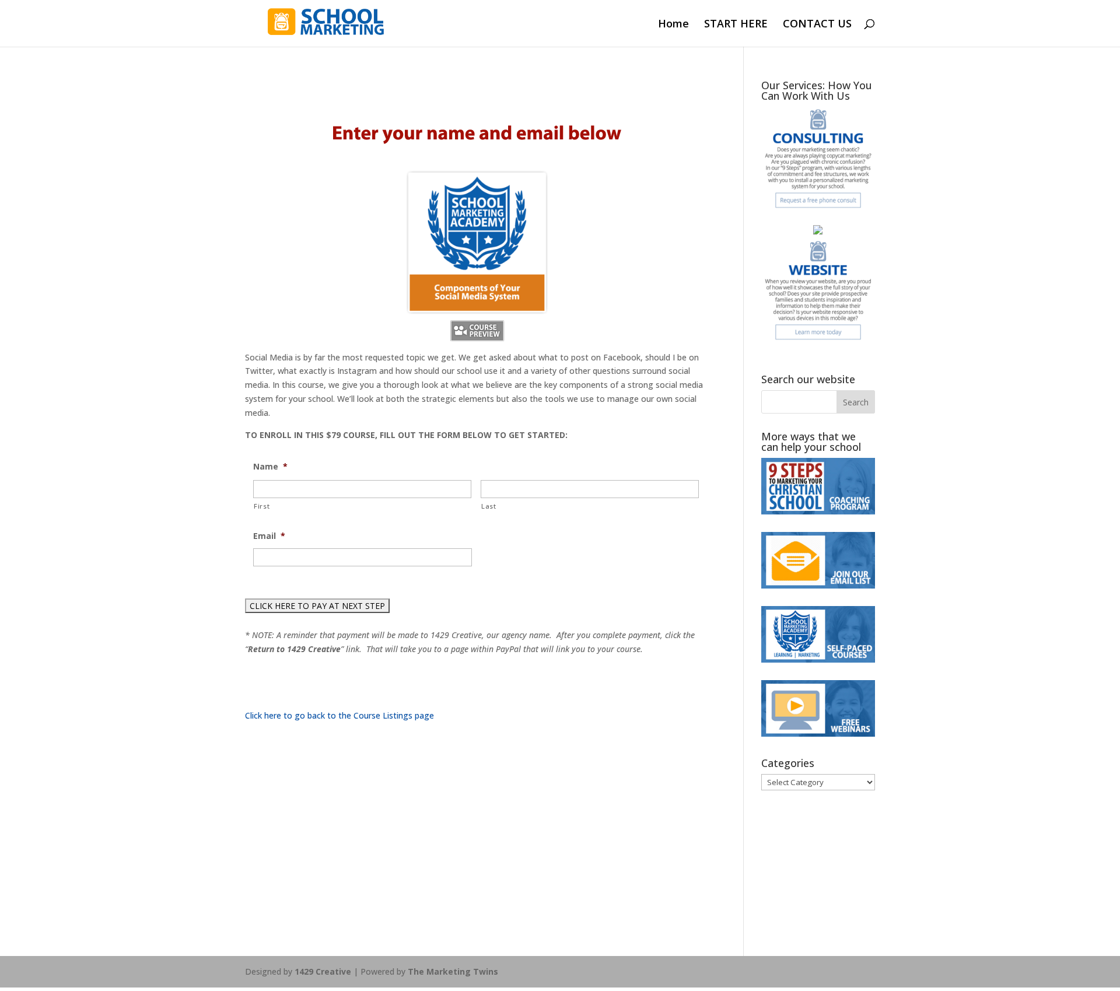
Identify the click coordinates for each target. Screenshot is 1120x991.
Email (269, 536)
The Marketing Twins (453, 971)
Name (270, 466)
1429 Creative (323, 971)
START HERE (736, 24)
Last (488, 506)
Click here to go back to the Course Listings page (339, 715)
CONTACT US (817, 24)
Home (673, 24)
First (262, 506)
